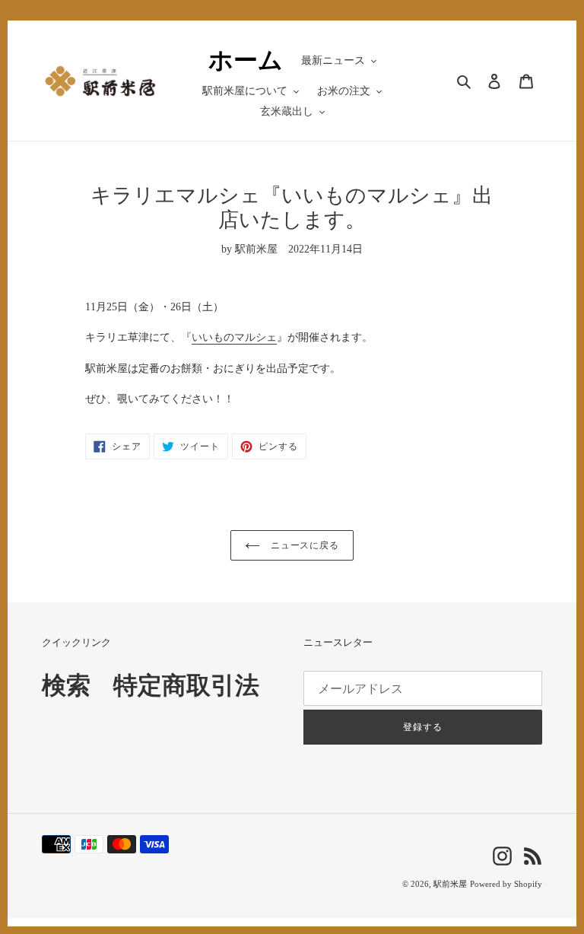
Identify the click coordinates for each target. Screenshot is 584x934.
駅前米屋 (450, 883)
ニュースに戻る (304, 545)
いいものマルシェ (234, 337)
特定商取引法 (186, 685)
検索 (66, 685)
